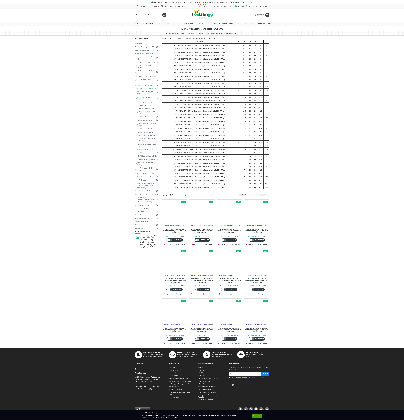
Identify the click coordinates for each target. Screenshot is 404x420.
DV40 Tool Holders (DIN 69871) (213, 33)
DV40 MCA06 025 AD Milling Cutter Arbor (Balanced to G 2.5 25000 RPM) (174, 231)
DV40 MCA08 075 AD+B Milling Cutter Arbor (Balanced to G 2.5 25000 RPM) (256, 330)
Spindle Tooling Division (172, 225)
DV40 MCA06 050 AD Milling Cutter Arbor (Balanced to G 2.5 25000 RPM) (229, 231)
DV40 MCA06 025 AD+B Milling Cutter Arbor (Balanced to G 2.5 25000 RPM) (202, 231)
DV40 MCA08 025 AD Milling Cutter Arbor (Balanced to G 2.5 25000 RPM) (229, 280)
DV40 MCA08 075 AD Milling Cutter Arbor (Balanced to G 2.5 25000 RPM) (229, 330)
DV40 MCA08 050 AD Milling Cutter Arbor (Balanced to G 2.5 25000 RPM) (174, 330)
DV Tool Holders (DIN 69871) (194, 33)
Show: (262, 195)
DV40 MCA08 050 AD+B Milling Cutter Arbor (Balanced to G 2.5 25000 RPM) (202, 330)
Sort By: (242, 195)
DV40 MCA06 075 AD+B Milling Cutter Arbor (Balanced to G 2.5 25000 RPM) (202, 280)
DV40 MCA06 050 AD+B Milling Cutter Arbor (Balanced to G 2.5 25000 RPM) (256, 231)
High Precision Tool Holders (176, 33)
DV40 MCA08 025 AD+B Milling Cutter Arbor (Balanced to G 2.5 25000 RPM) (256, 280)
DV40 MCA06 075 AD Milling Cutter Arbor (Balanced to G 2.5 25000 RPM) (174, 280)
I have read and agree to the (247, 377)
